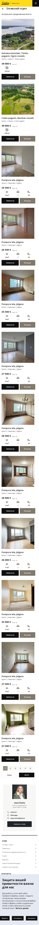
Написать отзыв (19, 824)
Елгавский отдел (17, 8)
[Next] (31, 34)
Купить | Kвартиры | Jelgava (12, 183)
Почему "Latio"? (8, 845)
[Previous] (5, 34)
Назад (9, 775)
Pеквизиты (6, 848)
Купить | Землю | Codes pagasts (13, 121)
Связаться (10, 77)
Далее (26, 775)
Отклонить (18, 918)
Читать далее (21, 908)
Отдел (4, 856)
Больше (27, 77)
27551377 (13, 812)
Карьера (5, 860)
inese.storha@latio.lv (17, 818)
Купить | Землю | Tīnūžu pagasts (13, 59)
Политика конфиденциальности (14, 852)
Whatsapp (13, 815)
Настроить (32, 918)
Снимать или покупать (10, 867)
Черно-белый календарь (11, 863)
